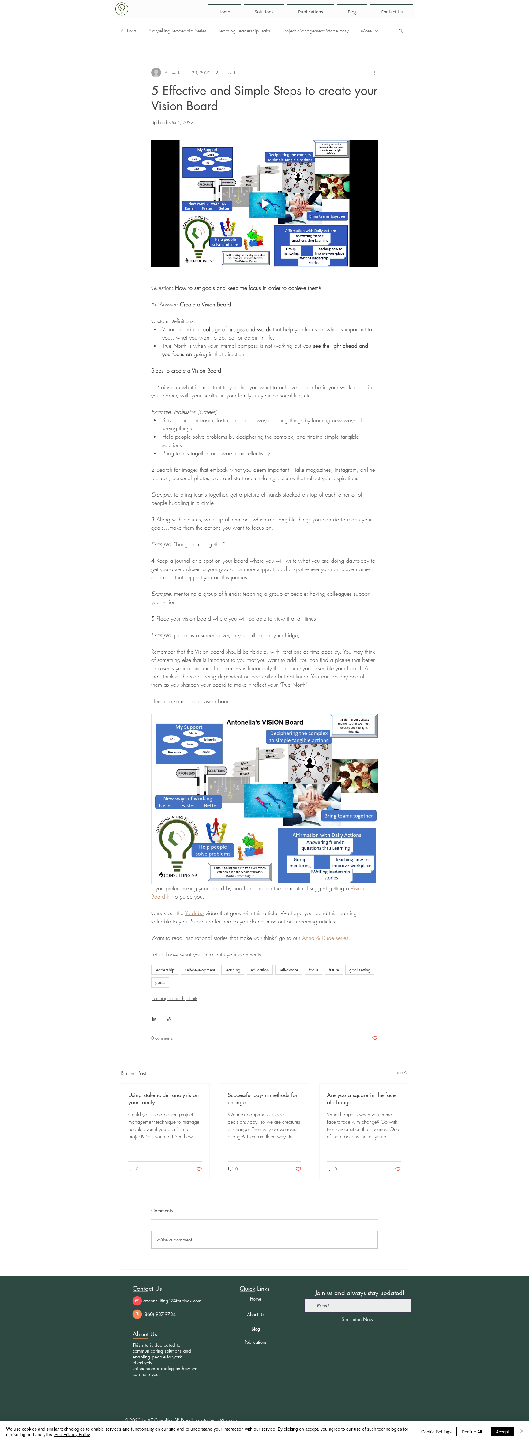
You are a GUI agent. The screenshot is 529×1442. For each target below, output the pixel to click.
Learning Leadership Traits (244, 30)
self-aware (288, 970)
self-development (200, 970)
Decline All (472, 1432)
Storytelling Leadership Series (178, 30)
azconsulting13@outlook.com (172, 1301)
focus (313, 970)
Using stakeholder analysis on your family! (163, 1098)
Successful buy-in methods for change (263, 1098)
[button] (400, 30)
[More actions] (374, 72)
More (366, 30)
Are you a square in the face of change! (361, 1098)
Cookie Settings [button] (436, 1432)
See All (402, 1072)
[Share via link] (169, 1019)
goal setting (359, 970)
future (334, 970)
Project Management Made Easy (315, 30)
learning (232, 970)
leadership (164, 970)
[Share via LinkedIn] (154, 1019)
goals (160, 982)
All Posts (129, 30)
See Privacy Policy (72, 1434)
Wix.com (228, 1420)
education (260, 970)
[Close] (521, 1431)
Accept (502, 1432)
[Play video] (264, 203)
